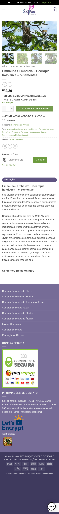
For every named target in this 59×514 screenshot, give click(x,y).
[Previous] (6, 36)
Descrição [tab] (9, 180)
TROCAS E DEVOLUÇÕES (25, 459)
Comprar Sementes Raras (15, 307)
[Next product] (4, 84)
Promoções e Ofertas (12, 335)
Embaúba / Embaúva (11, 132)
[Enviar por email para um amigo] (15, 146)
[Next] (52, 36)
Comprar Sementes (12, 329)
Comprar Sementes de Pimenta (18, 296)
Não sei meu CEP (9, 165)
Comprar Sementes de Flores (17, 291)
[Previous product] (10, 84)
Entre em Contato (47, 459)
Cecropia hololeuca (46, 129)
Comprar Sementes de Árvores (18, 318)
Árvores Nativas (31, 129)
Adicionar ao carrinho (34, 108)
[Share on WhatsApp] (4, 146)
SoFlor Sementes (15, 140)
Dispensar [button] (46, 2)
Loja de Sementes (11, 324)
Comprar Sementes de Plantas (17, 313)
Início (5, 67)
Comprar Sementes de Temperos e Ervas (23, 302)
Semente (24, 132)
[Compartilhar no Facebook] (10, 146)
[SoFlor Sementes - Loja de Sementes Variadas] (29, 10)
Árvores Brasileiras (15, 129)
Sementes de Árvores (23, 67)
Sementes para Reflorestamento (15, 135)
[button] (4, 10)
